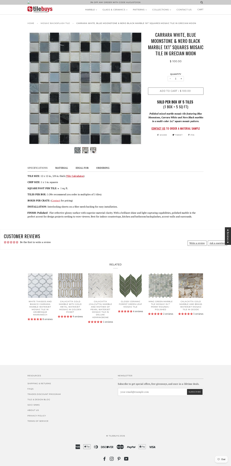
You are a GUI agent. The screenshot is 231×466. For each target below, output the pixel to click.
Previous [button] (33, 88)
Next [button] (137, 88)
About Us (33, 410)
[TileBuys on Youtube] (126, 459)
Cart (200, 9)
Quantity (175, 74)
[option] (85, 88)
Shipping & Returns (39, 383)
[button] (35, 319)
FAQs (30, 389)
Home (31, 23)
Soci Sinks (34, 405)
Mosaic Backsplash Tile (55, 23)
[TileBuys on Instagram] (112, 459)
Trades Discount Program (44, 394)
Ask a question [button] (217, 243)
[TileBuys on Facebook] (104, 459)
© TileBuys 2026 (115, 436)
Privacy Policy (37, 415)
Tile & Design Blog (39, 399)
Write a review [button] (197, 243)
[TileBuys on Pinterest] (119, 459)
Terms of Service (38, 421)
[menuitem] (91, 9)
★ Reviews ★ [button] (228, 236)
